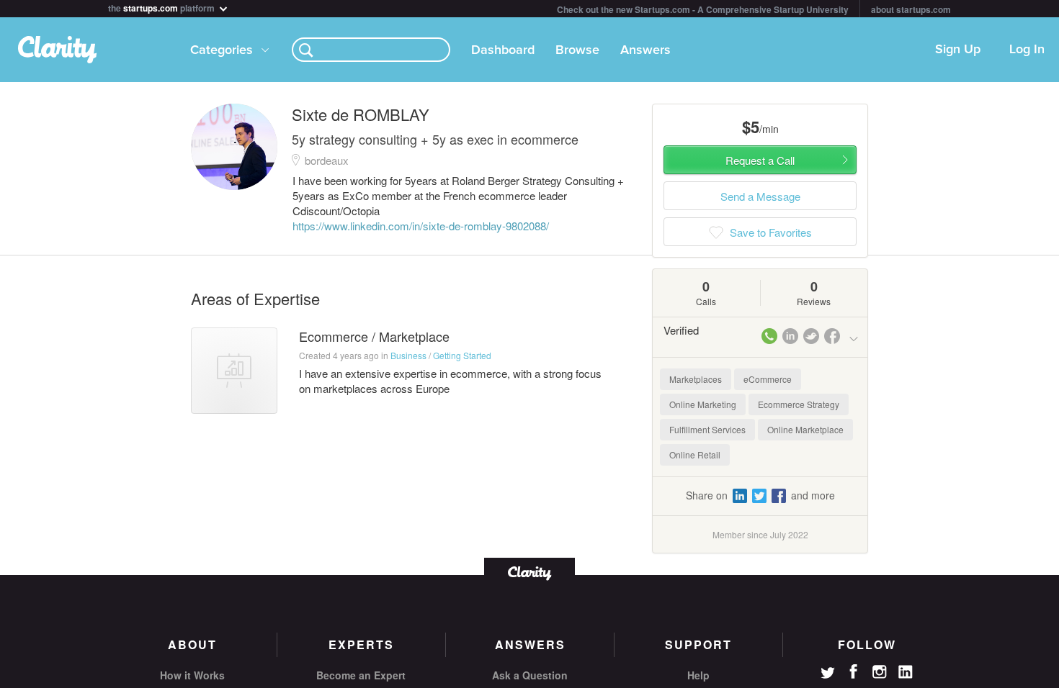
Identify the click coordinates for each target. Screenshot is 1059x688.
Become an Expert (361, 675)
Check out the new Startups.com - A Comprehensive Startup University (703, 9)
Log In (1027, 49)
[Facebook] (853, 671)
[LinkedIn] (905, 672)
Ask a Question (530, 675)
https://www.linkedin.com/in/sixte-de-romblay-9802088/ (420, 225)
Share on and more (760, 495)
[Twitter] (828, 674)
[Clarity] (529, 572)
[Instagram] (879, 672)
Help (698, 675)
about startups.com (911, 9)
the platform (162, 6)
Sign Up (957, 49)
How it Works (192, 675)
